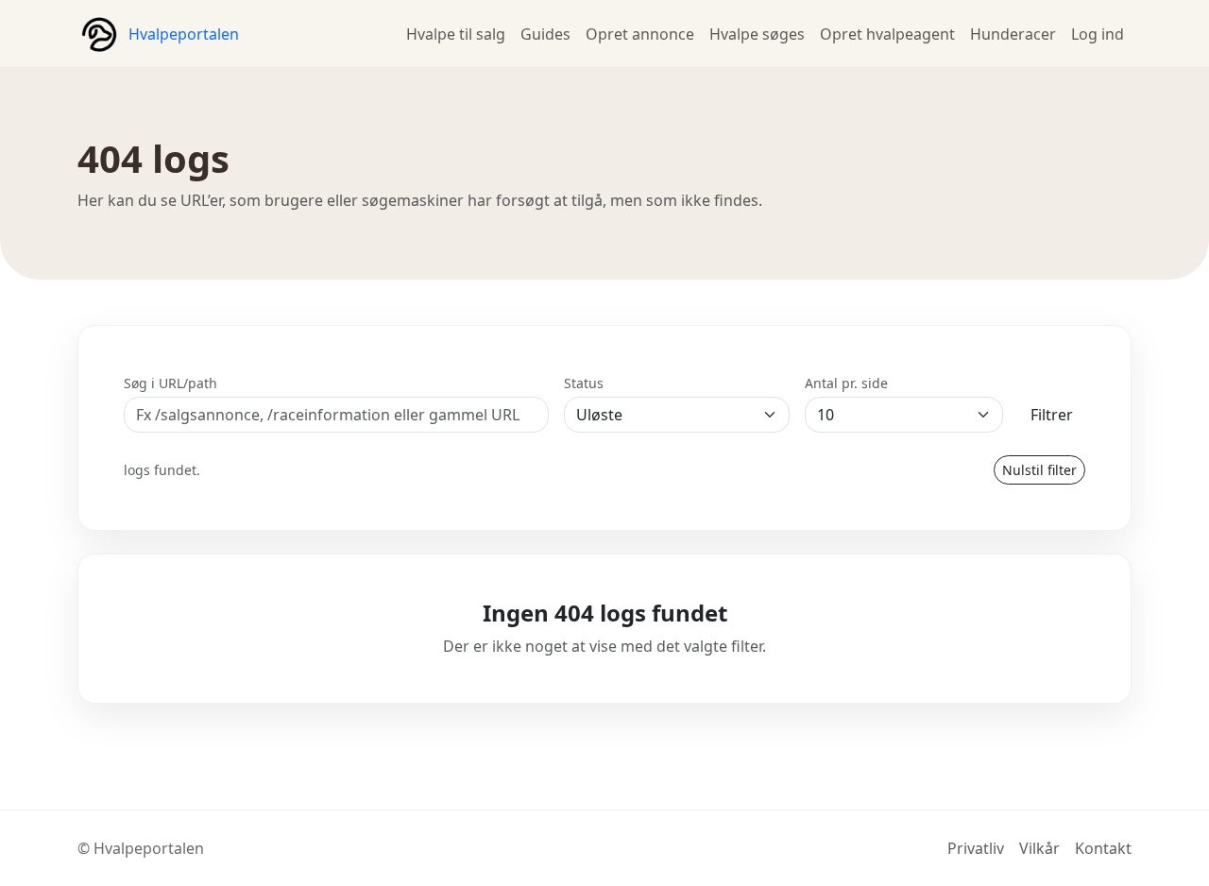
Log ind (1097, 34)
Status (584, 383)
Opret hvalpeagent (887, 34)
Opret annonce (640, 34)
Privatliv (975, 848)
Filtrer (1051, 414)
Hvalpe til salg (455, 34)
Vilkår (1039, 848)
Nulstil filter (1039, 470)
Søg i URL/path (170, 383)
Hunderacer (1013, 34)
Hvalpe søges (757, 34)
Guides (545, 34)
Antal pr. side (846, 383)
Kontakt (1103, 848)
